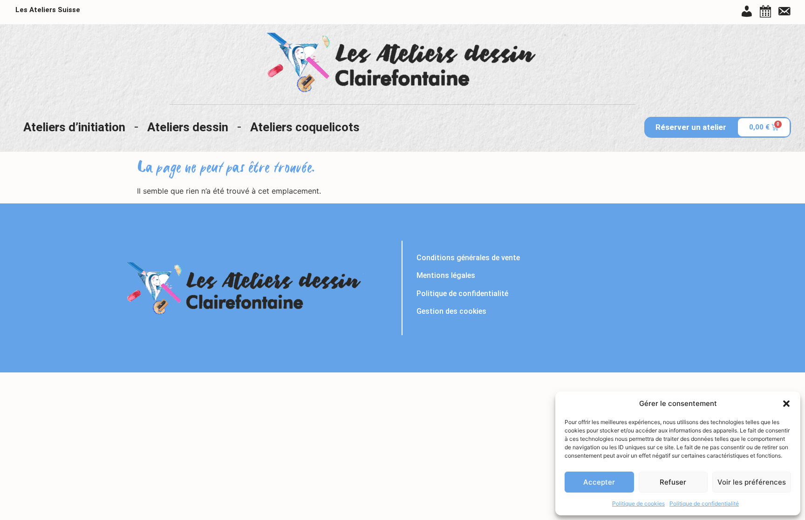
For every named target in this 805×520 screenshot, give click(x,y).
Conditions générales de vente (468, 257)
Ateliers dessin (187, 127)
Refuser (673, 482)
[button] (786, 403)
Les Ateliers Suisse (47, 10)
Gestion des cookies (451, 311)
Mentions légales (445, 275)
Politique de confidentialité (704, 503)
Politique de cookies (638, 503)
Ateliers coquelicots (305, 127)
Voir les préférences (751, 482)
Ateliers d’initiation (74, 127)
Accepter (599, 482)
